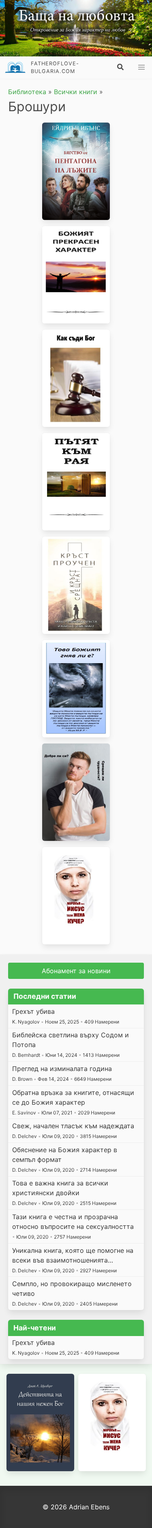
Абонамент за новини (76, 971)
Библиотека (27, 92)
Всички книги (75, 92)
